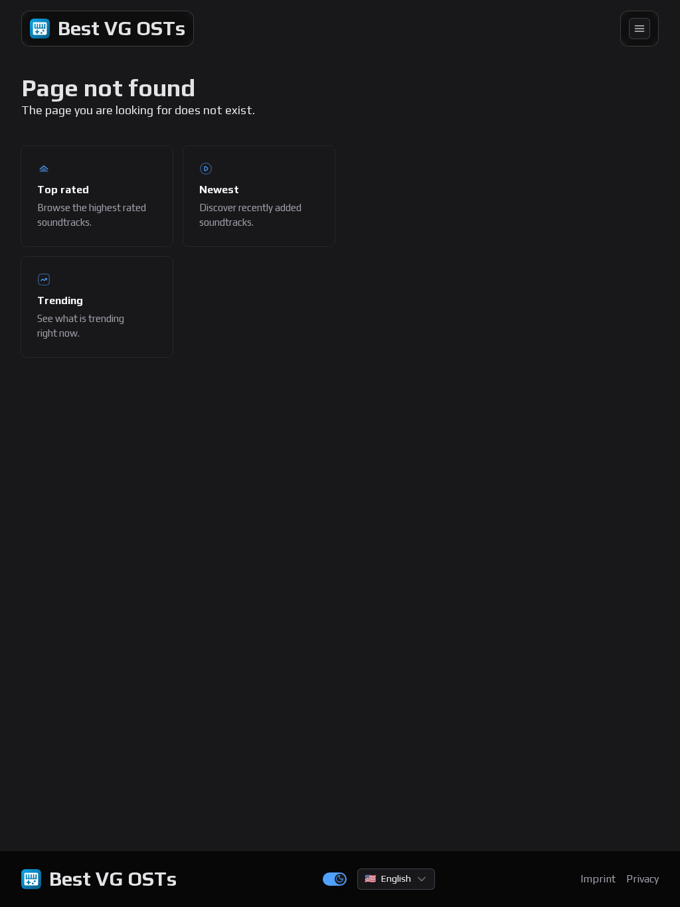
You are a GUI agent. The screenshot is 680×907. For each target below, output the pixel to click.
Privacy (642, 878)
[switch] (335, 879)
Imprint (598, 878)
